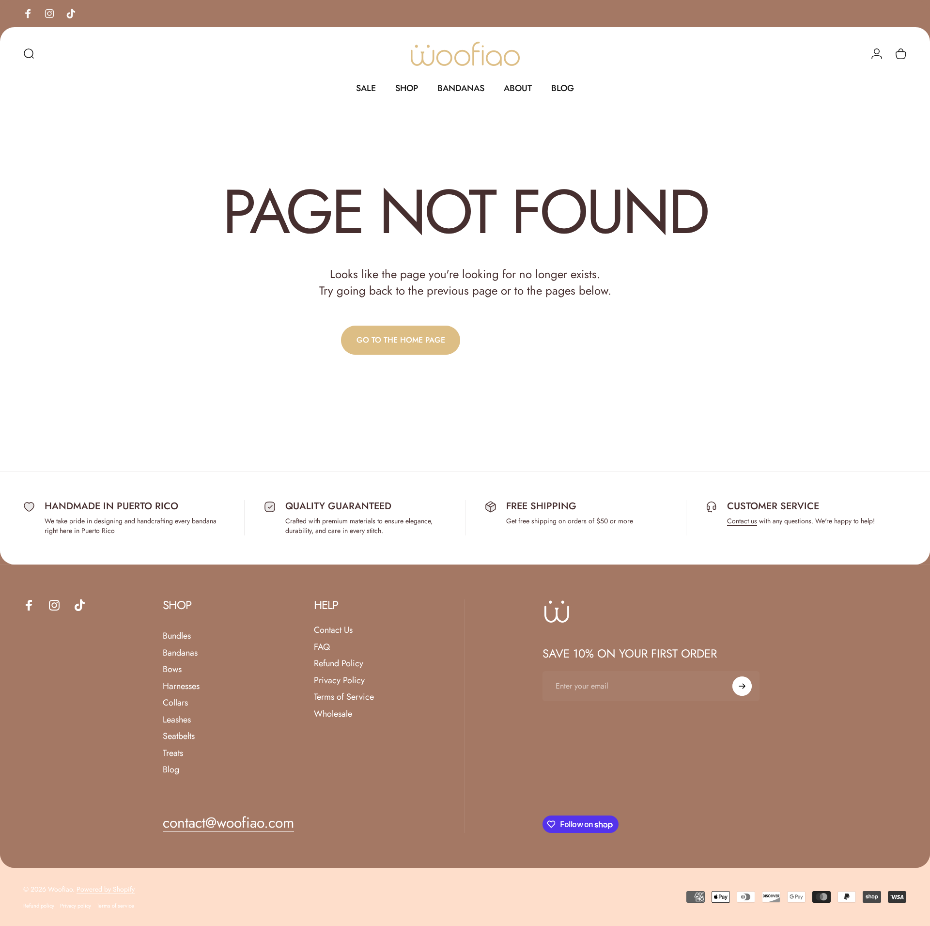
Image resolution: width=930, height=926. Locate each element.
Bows (172, 669)
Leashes (177, 719)
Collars (175, 702)
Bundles (177, 636)
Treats (173, 753)
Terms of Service (344, 697)
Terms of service (115, 906)
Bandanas (180, 653)
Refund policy (38, 906)
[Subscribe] (742, 686)
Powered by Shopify (106, 889)
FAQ (322, 647)
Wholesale (333, 714)
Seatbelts (179, 736)
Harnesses (181, 686)
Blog (171, 769)
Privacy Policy (339, 680)
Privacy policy (75, 906)
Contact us (742, 521)
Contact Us (333, 630)
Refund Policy (338, 663)
